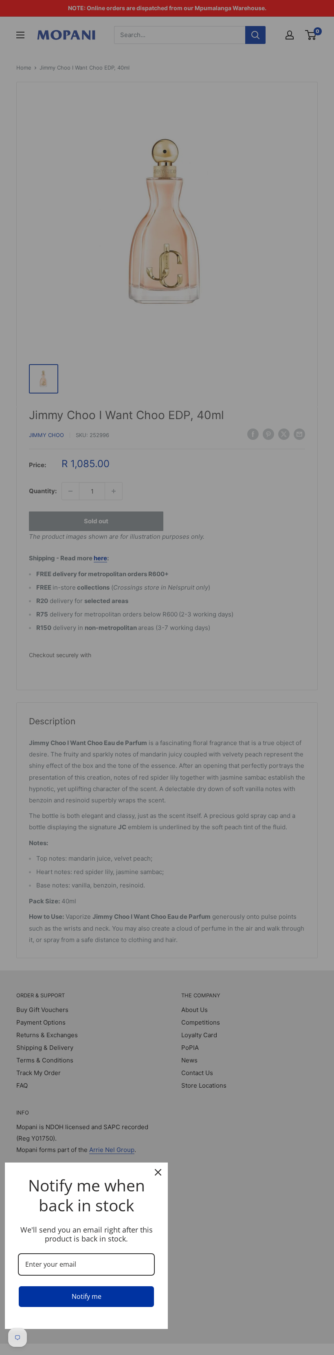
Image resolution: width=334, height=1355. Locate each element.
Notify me (86, 1296)
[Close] (158, 1172)
